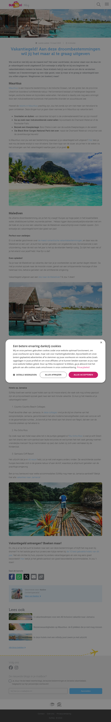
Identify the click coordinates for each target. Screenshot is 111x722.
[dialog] (55, 361)
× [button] (101, 343)
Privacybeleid (83, 367)
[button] (25, 375)
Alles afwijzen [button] (53, 374)
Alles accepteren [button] (83, 374)
